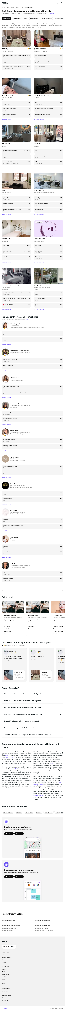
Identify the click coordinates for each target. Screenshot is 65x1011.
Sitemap (4, 962)
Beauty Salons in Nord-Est (41, 923)
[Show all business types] (62, 812)
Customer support (6, 957)
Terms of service (6, 988)
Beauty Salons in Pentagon (41, 928)
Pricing (3, 971)
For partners (5, 969)
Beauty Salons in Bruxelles (8, 918)
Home (3, 7)
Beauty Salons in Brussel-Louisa (42, 925)
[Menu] (61, 3)
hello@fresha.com (38, 795)
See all (32, 589)
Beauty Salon (10, 7)
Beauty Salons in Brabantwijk (9, 928)
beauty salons (9, 757)
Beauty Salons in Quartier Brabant (10, 923)
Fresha (7, 755)
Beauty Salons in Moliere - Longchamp (44, 930)
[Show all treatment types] (62, 18)
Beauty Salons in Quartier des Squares (11, 925)
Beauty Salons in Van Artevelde (42, 920)
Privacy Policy (5, 986)
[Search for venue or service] (57, 3)
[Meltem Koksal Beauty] (13, 618)
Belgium (18, 7)
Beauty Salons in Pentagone (8, 920)
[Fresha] (5, 3)
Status (3, 979)
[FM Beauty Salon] (37, 618)
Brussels (24, 7)
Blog (3, 959)
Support (3, 976)
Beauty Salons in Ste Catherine (42, 918)
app (51, 763)
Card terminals (5, 974)
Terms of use (5, 991)
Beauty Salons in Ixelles (7, 930)
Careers (4, 954)
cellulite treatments (18, 769)
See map (51, 13)
